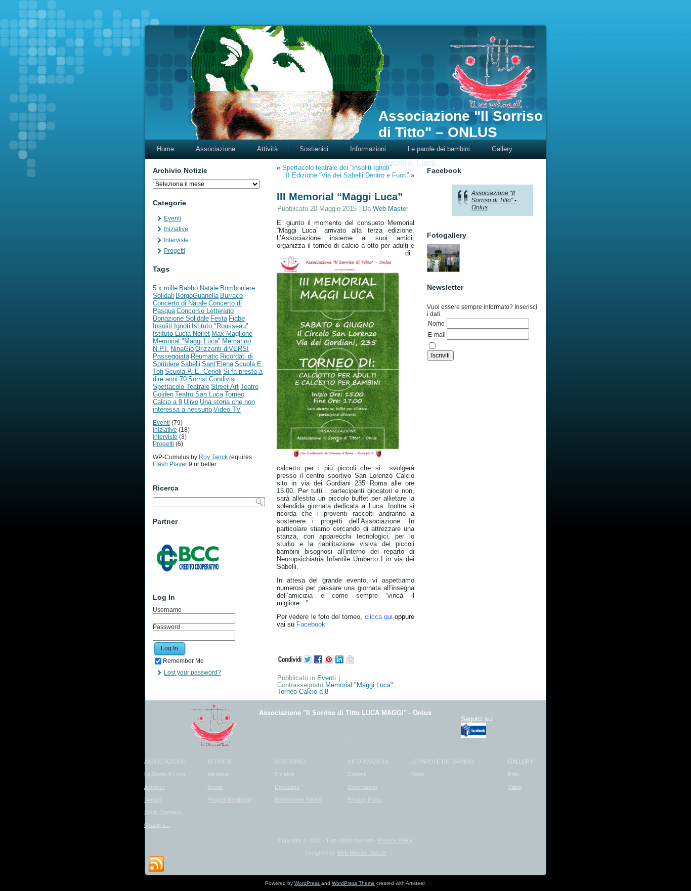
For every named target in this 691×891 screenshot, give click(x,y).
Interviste (176, 240)
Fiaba (417, 774)
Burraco (231, 295)
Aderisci (154, 787)
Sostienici (313, 149)
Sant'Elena (217, 364)
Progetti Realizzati (229, 799)
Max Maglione (231, 333)
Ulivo (191, 402)
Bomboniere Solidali (298, 799)
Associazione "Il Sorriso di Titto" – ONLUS (460, 124)
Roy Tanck (213, 457)
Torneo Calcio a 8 (302, 691)
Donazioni (287, 787)
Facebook (310, 624)
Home (165, 149)
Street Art (225, 386)
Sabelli (190, 364)
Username (167, 609)
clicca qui (379, 616)
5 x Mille (284, 774)
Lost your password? (192, 672)
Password (166, 627)
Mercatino (236, 341)
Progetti (174, 250)
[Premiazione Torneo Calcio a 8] (443, 258)
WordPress (307, 883)
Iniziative (176, 229)
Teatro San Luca (199, 394)
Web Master (390, 208)
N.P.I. (161, 348)
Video (515, 787)
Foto (513, 774)
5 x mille (165, 288)
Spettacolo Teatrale (181, 386)
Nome (436, 323)
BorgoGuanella (197, 295)
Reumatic (205, 356)
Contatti (357, 774)
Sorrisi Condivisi (212, 379)
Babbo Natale (199, 288)
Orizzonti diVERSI (222, 348)
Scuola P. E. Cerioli (193, 371)
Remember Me (183, 660)
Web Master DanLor (361, 853)
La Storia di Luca (164, 774)
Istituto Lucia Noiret (181, 333)
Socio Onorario (162, 812)
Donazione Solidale (181, 318)
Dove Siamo (362, 787)
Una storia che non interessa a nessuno (204, 405)
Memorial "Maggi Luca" (187, 341)
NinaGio (182, 348)
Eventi (172, 218)
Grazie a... (157, 825)
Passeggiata (171, 356)
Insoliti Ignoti (171, 326)
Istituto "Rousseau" (220, 326)
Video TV (227, 409)
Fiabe (237, 318)
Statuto (152, 799)
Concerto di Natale (180, 303)
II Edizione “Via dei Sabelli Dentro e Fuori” (347, 175)
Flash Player (170, 464)
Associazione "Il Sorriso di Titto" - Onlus (493, 200)
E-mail (437, 334)
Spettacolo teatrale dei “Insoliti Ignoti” (337, 167)
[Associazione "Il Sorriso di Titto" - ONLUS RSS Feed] (156, 864)
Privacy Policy (365, 799)
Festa (218, 318)
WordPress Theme (353, 883)
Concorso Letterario (205, 311)
